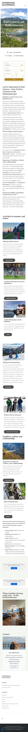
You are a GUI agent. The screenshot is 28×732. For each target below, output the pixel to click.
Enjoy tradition (8, 480)
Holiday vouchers (5, 705)
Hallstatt (3, 701)
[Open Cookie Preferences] (2, 730)
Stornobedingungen (10, 729)
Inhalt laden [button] (14, 568)
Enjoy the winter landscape (12, 431)
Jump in (8, 334)
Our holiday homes (5, 708)
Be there (8, 516)
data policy (14, 727)
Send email (14, 666)
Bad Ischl (3, 699)
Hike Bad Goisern (9, 260)
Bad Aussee (4, 695)
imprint (23, 727)
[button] (4, 612)
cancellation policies (18, 729)
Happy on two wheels (10, 298)
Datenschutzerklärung (7, 727)
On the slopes (8, 387)
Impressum (19, 727)
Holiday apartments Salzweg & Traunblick (10, 703)
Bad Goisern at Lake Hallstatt (7, 697)
